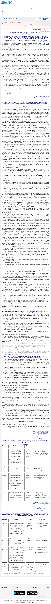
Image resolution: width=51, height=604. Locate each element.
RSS (47, 587)
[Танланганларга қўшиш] (2, 19)
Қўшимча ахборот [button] (6, 13)
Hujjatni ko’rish (25, 26)
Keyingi (7, 191)
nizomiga (43, 436)
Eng (40, 18)
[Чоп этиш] (16, 19)
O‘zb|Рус (47, 18)
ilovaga (23, 50)
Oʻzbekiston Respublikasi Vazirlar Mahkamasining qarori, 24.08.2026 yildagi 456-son (26, 24)
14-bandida (11, 229)
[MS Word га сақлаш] (14, 19)
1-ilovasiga (36, 146)
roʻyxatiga (21, 125)
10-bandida (39, 253)
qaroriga (8, 43)
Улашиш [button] (34, 13)
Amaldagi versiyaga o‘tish (43, 31)
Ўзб (42, 18)
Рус (37, 18)
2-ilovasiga (29, 176)
